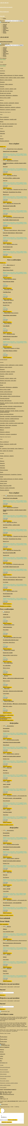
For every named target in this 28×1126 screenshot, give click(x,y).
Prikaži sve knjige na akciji (6, 824)
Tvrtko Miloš (6, 786)
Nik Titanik (11, 931)
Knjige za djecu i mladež (5, 97)
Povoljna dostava (3, 1036)
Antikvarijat (5, 28)
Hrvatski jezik (3, 382)
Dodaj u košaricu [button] (7, 159)
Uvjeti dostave (3, 1078)
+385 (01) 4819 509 (4, 37)
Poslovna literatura (4, 470)
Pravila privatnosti (4, 1069)
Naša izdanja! (6, 30)
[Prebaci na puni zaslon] (2, 1124)
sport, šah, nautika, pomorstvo (6, 126)
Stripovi (1, 138)
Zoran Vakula (3, 59)
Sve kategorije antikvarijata (6, 720)
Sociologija (2, 465)
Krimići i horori (3, 483)
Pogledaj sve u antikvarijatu (6, 715)
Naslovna (5, 24)
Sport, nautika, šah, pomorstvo (6, 450)
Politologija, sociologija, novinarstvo (8, 109)
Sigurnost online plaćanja (5, 1076)
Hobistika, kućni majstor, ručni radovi (8, 380)
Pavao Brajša (5, 629)
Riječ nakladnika (4, 924)
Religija (1, 121)
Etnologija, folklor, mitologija (6, 84)
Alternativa (2, 73)
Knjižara (5, 26)
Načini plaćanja (3, 1074)
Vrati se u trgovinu (12, 1119)
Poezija (1, 472)
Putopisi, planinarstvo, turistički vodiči (8, 119)
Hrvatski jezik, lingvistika (5, 93)
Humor (1, 385)
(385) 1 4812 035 (8, 1091)
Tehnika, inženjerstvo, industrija (7, 455)
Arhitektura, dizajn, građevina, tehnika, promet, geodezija (12, 77)
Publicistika (2, 133)
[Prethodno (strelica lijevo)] (0, 1125)
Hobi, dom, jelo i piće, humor (6, 91)
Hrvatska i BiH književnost (5, 400)
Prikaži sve (2, 146)
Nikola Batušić (6, 745)
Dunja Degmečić (6, 800)
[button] (5, 156)
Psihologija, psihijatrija (5, 432)
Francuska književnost (4, 398)
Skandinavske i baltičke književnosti (7, 408)
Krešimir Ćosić (6, 758)
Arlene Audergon (6, 617)
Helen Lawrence (6, 680)
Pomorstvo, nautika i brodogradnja (7, 487)
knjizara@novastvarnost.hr (6, 7)
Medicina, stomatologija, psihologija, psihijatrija (10, 107)
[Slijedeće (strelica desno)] (2, 1125)
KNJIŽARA (2, 716)
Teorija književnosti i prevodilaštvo (7, 420)
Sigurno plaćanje (3, 1039)
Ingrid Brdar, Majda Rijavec (9, 642)
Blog (1, 1060)
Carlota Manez (6, 693)
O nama (4, 25)
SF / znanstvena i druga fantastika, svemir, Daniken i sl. (12, 448)
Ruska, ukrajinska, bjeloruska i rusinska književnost (11, 406)
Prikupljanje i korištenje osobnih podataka (9, 1083)
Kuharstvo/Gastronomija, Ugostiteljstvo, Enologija (10, 474)
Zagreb (1, 476)
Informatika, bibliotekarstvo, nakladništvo (9, 95)
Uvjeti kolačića (3, 1087)
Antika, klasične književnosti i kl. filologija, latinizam (11, 75)
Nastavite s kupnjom (6, 1122)
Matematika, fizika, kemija (5, 105)
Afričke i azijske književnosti (6, 391)
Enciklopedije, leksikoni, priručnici (7, 371)
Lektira (4, 29)
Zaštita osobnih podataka (5, 1085)
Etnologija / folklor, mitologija (6, 373)
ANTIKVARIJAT (3, 718)
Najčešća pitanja (3, 1041)
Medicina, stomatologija (5, 427)
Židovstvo (2, 461)
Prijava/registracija (4, 11)
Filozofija (2, 86)
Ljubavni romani (3, 481)
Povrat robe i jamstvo (4, 1080)
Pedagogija (2, 131)
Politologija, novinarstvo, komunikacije (8, 434)
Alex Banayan (6, 772)
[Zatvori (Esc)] (5, 1124)
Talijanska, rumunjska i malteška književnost (9, 418)
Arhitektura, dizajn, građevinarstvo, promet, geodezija (11, 365)
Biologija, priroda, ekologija (6, 79)
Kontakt (4, 32)
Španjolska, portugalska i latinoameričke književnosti (11, 416)
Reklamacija (2, 1043)
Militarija (2, 429)
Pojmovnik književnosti (5, 1067)
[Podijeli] (3, 1124)
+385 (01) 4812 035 (4, 2)
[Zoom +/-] (0, 1124)
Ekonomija (2, 82)
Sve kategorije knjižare (5, 717)
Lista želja (2, 16)
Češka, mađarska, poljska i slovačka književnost (10, 396)
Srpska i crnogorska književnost (6, 414)
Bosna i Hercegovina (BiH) (5, 485)
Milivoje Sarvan (6, 668)
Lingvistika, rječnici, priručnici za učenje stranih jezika (11, 423)
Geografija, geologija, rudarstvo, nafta (8, 88)
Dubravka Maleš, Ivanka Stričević (10, 655)
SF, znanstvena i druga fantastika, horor (8, 123)
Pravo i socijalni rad (4, 117)
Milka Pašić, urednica (7, 706)
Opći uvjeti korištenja (4, 1071)
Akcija (4, 31)
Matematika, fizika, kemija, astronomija (8, 425)
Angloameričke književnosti (6, 394)
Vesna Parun (5, 814)
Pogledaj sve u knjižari (5, 606)
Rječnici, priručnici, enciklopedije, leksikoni (9, 102)
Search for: (2, 20)
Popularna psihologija (4, 140)
